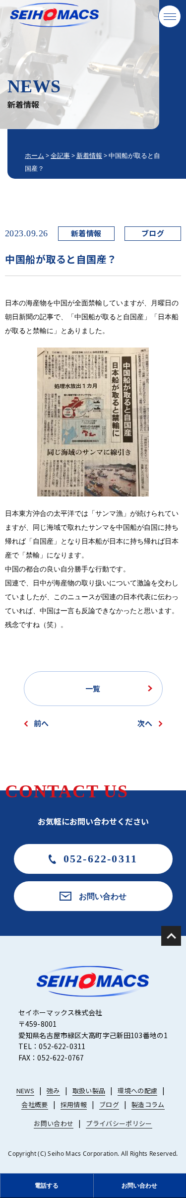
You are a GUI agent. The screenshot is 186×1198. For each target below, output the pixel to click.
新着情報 (86, 233)
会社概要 (34, 1104)
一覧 (92, 688)
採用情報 (74, 1104)
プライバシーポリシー (119, 1123)
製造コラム (148, 1104)
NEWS (25, 1090)
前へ (41, 723)
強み (53, 1090)
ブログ (152, 233)
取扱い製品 (89, 1090)
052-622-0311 (100, 858)
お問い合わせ (102, 896)
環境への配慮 (137, 1090)
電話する (47, 1185)
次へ (144, 723)
